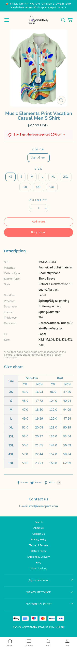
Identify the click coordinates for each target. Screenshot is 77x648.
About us (38, 528)
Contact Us (38, 534)
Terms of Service (38, 545)
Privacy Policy (38, 539)
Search (38, 522)
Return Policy (38, 551)
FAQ (38, 562)
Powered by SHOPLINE (51, 627)
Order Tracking (38, 568)
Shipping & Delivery (38, 556)
